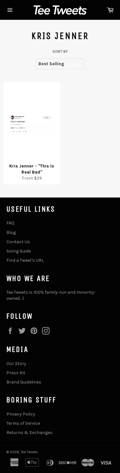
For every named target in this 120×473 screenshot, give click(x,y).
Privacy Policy (20, 414)
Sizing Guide (18, 251)
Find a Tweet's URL (25, 260)
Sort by (60, 51)
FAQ (10, 223)
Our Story (16, 363)
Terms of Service (23, 423)
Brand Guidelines (23, 382)
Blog (11, 232)
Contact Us (18, 241)
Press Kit (15, 373)
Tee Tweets (29, 452)
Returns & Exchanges (29, 432)
